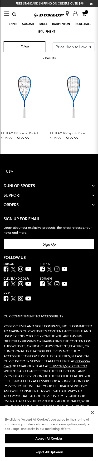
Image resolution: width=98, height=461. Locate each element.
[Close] (92, 412)
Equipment (46, 31)
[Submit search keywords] (14, 14)
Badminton (61, 24)
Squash (28, 24)
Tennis (12, 24)
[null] (49, 15)
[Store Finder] (65, 12)
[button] (75, 13)
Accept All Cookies (49, 438)
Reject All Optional (49, 452)
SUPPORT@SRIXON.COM (68, 366)
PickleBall (83, 24)
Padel (43, 24)
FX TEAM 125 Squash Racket (68, 133)
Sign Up (49, 244)
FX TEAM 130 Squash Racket (19, 133)
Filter (24, 46)
